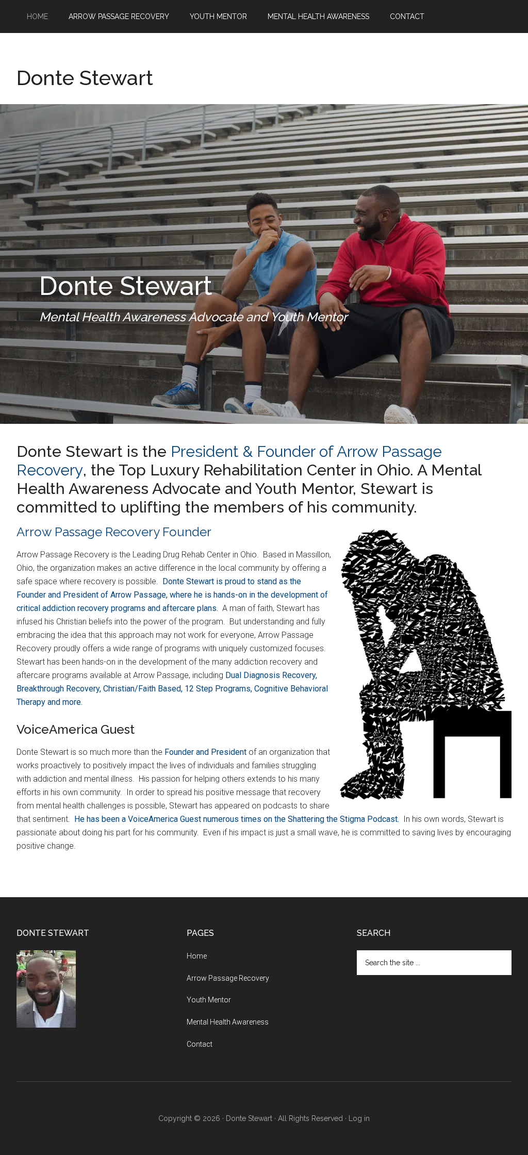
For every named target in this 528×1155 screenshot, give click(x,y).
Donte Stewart (84, 77)
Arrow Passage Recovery (228, 978)
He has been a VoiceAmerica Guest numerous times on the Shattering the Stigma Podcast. (236, 819)
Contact (199, 1044)
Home (197, 956)
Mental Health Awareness (228, 1022)
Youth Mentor (209, 1000)
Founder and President (205, 752)
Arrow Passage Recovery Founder (113, 531)
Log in (359, 1118)
